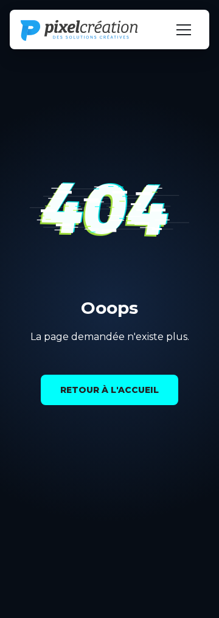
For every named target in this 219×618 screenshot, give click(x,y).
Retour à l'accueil (109, 389)
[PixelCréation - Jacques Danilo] (79, 31)
